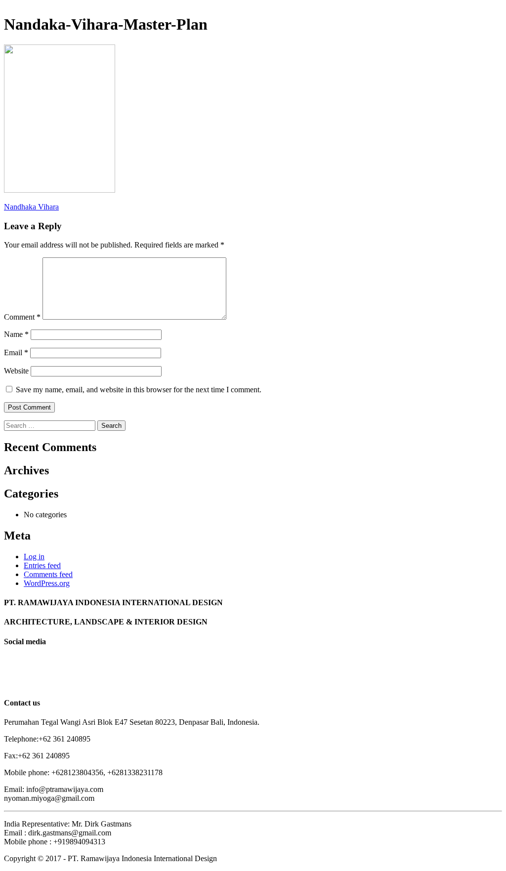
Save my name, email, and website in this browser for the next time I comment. (138, 389)
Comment (22, 317)
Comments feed (48, 574)
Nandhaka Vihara (31, 207)
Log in (34, 556)
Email (16, 352)
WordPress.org (47, 583)
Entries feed (42, 565)
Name (16, 334)
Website (16, 371)
